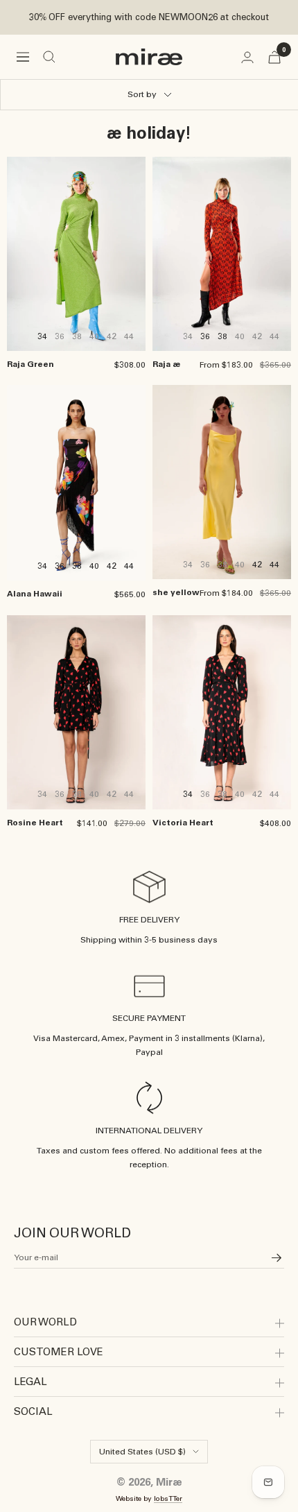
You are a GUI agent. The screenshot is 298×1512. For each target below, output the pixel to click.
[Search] (49, 57)
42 (111, 566)
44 (129, 566)
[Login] (247, 57)
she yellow (176, 592)
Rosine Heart (35, 822)
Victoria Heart (182, 822)
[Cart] (274, 57)
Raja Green (30, 364)
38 (222, 336)
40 (94, 566)
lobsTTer (168, 1498)
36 (205, 336)
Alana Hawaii (34, 594)
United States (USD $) (142, 1452)
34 (42, 336)
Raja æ (166, 364)
